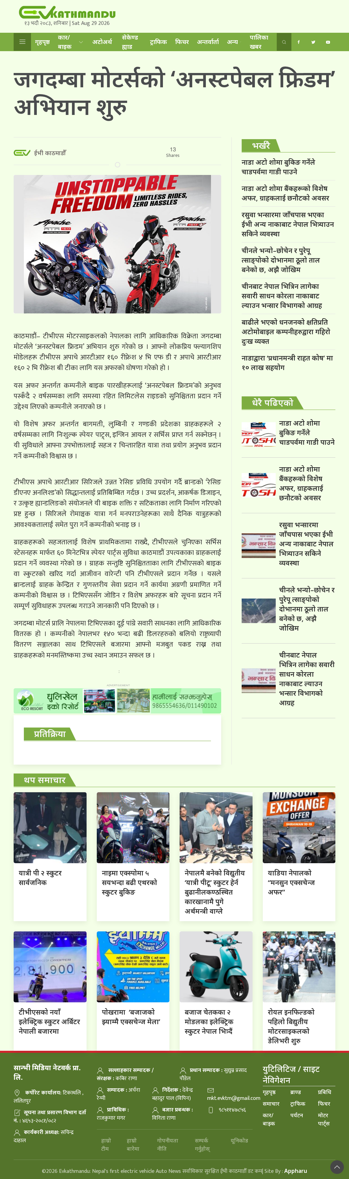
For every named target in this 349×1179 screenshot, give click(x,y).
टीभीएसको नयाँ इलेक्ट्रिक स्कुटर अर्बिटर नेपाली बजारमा (49, 1021)
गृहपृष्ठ (42, 42)
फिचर (182, 42)
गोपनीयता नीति (167, 1144)
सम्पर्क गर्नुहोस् (202, 1144)
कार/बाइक (65, 41)
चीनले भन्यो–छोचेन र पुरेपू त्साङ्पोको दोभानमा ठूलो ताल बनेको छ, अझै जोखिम (281, 260)
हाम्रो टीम (106, 1144)
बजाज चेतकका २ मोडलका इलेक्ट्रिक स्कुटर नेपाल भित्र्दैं (209, 1021)
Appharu (295, 1171)
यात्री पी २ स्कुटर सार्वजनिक (40, 877)
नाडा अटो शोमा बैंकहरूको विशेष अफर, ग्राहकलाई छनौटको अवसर (285, 193)
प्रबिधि (324, 1092)
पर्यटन (296, 1115)
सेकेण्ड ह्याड (130, 41)
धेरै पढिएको (272, 402)
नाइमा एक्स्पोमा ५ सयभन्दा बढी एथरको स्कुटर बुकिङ (129, 882)
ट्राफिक (158, 42)
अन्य (232, 42)
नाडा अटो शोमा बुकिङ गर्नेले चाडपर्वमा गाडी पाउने (278, 167)
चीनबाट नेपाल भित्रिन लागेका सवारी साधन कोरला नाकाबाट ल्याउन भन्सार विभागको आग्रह (282, 296)
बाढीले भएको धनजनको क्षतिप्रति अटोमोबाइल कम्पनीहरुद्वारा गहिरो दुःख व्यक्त (286, 332)
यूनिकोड (239, 1140)
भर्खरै (261, 145)
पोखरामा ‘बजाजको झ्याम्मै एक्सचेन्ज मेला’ (131, 1016)
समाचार (271, 1103)
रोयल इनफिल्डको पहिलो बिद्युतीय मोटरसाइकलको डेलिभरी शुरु (291, 1026)
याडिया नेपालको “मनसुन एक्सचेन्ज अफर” (291, 882)
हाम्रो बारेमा (133, 1144)
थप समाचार (45, 779)
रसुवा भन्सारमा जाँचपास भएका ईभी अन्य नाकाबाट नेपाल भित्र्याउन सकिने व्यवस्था (288, 224)
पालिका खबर (259, 41)
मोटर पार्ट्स (324, 1119)
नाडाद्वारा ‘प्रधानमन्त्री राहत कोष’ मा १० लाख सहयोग (287, 362)
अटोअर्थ (102, 42)
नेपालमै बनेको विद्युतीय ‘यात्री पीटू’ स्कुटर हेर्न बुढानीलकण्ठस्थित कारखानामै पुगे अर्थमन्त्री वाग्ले (215, 892)
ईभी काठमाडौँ (50, 153)
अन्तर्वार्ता (208, 42)
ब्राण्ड (295, 1092)
